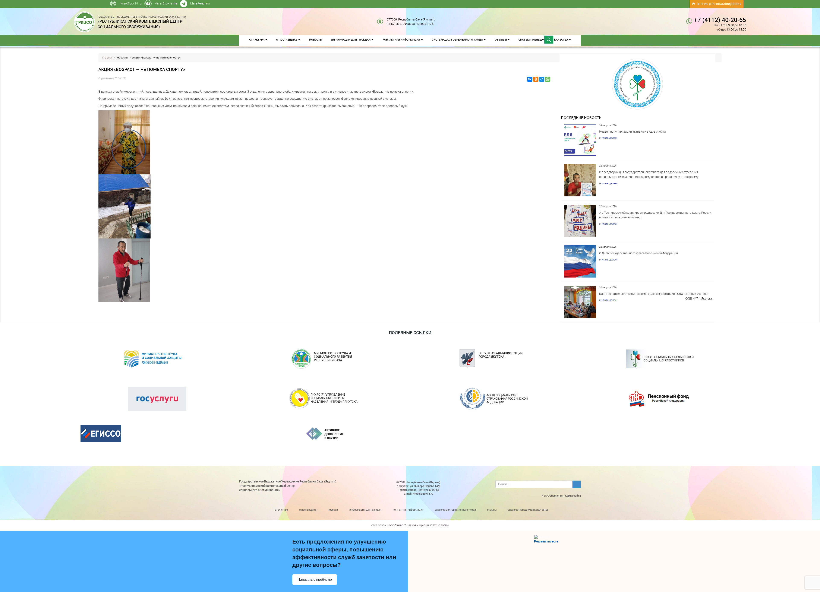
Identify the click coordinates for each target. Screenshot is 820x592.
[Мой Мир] (541, 79)
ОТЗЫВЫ (501, 39)
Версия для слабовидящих (718, 4)
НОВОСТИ (315, 39)
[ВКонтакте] (529, 79)
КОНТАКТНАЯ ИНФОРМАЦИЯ (401, 39)
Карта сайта (573, 495)
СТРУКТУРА (257, 39)
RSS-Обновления (552, 495)
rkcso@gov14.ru (130, 3)
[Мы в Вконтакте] (542, 2)
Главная (107, 57)
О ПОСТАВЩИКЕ (287, 39)
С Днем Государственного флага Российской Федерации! (638, 253)
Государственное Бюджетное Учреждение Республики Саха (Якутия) (142, 22)
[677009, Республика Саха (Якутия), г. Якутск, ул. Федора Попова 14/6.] (438, 19)
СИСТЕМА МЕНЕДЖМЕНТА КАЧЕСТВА (528, 510)
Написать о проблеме (314, 579)
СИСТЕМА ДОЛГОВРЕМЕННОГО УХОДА (457, 39)
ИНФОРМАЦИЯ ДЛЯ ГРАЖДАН (351, 39)
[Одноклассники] (535, 79)
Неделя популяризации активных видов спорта (632, 131)
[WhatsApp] (547, 79)
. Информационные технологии (419, 525)
